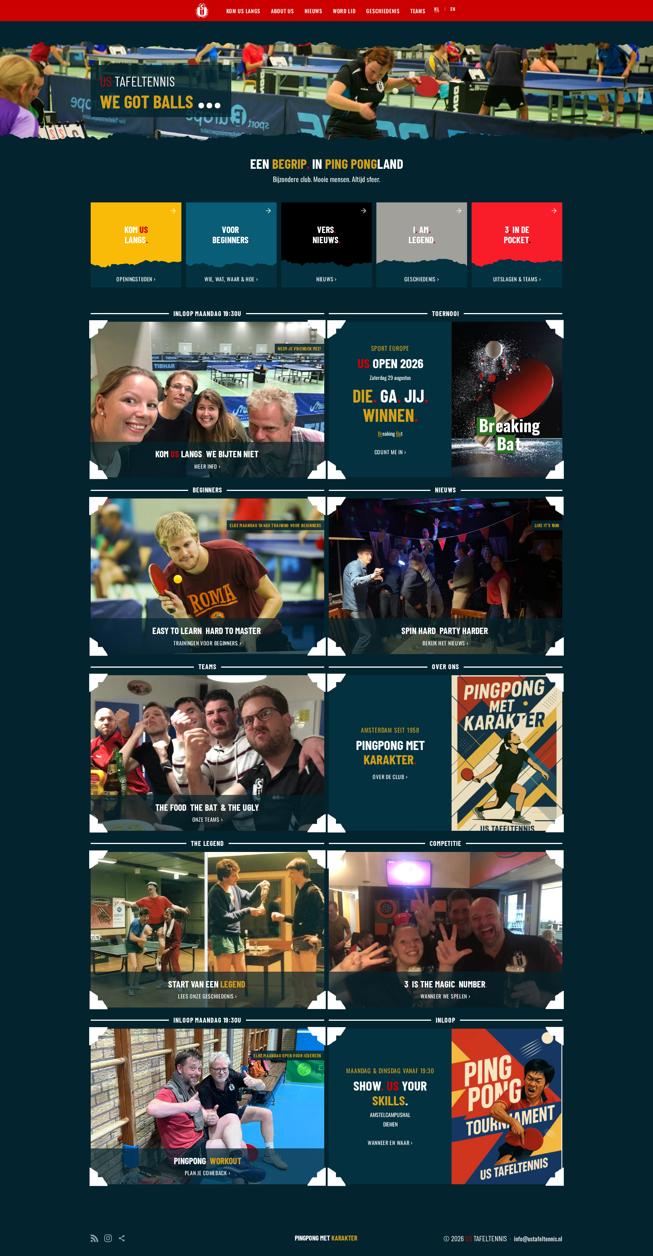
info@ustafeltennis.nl (538, 1238)
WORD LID (344, 11)
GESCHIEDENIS (382, 11)
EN (452, 9)
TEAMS (418, 11)
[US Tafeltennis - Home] (202, 10)
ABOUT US (282, 11)
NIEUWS (313, 11)
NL (436, 9)
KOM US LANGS (243, 11)
